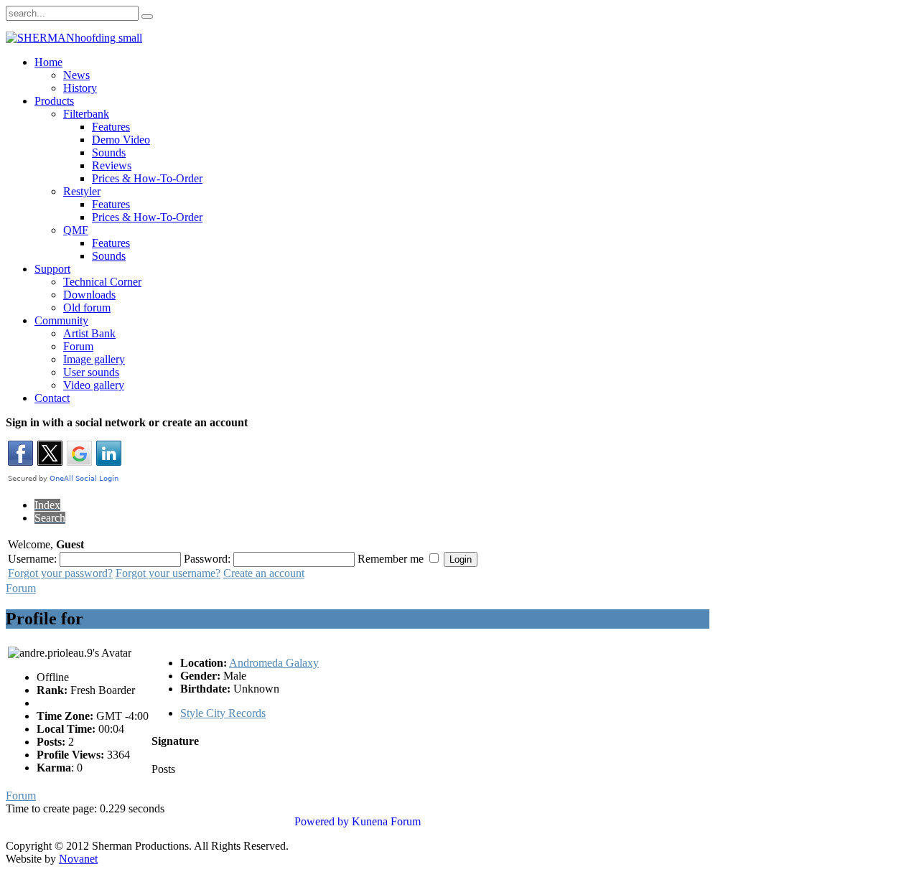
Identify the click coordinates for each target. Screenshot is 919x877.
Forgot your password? (60, 573)
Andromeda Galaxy (274, 663)
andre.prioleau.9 (149, 618)
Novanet (78, 859)
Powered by (321, 821)
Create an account (263, 573)
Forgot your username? (168, 573)
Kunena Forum (386, 821)
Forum (21, 588)
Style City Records (223, 713)
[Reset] (147, 16)
